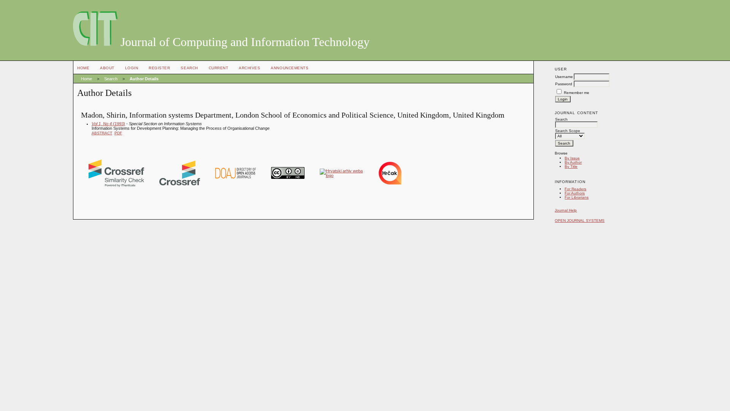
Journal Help (566, 210)
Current (219, 68)
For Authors (575, 193)
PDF (118, 133)
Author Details (144, 78)
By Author (573, 162)
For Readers (575, 189)
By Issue (572, 158)
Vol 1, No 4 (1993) (108, 123)
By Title (571, 166)
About (107, 68)
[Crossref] (179, 184)
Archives (249, 68)
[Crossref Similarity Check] (116, 185)
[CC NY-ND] (288, 177)
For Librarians (577, 197)
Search (189, 68)
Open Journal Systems (580, 220)
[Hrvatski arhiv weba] (341, 175)
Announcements (289, 68)
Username (564, 77)
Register (159, 68)
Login (131, 68)
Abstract (102, 133)
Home (83, 68)
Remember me (576, 93)
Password (563, 84)
